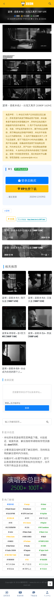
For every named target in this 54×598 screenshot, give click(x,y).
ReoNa (28, 546)
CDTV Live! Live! (27, 513)
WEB (18, 16)
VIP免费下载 (28, 189)
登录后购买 (28, 180)
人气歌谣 (27, 564)
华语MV (26, 16)
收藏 (12, 219)
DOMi (43, 19)
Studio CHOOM (11, 550)
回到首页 (6, 596)
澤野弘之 (27, 569)
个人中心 (47, 596)
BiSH (44, 509)
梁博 (5, 105)
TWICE (44, 555)
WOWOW (11, 559)
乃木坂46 (11, 564)
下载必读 (33, 596)
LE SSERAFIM (11, 527)
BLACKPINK (11, 513)
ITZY (27, 518)
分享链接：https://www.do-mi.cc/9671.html (32, 219)
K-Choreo (28, 523)
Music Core (44, 532)
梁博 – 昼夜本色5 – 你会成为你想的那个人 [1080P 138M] (13, 371)
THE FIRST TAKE (11, 555)
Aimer (44, 504)
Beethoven (27, 509)
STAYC (44, 546)
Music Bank (27, 532)
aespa (28, 504)
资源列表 (20, 596)
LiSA (27, 527)
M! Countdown (44, 527)
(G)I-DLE (11, 504)
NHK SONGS (28, 537)
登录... (7, 403)
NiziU (44, 537)
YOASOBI (44, 559)
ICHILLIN (11, 518)
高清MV (36, 16)
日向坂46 (44, 564)
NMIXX (11, 541)
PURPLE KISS (44, 541)
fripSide (44, 513)
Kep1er (44, 523)
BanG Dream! (11, 509)
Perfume (27, 541)
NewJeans (11, 537)
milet (11, 532)
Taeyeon (27, 550)
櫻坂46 (11, 569)
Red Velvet (11, 546)
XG (28, 559)
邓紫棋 (44, 569)
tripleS (28, 555)
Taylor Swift (44, 550)
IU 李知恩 (44, 518)
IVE (11, 523)
